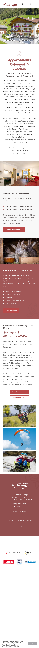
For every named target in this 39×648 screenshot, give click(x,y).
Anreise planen (19, 512)
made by (18, 527)
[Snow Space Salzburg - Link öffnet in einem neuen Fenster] (20, 562)
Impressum (21, 520)
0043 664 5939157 (19, 506)
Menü (35, 4)
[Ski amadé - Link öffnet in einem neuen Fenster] (30, 562)
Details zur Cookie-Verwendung (11, 642)
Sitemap (29, 520)
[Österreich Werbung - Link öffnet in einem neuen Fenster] (13, 553)
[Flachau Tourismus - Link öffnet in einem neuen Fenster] (9, 562)
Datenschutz (11, 520)
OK (33, 644)
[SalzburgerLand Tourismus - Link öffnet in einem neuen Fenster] (27, 553)
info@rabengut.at (19, 504)
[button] (14, 229)
